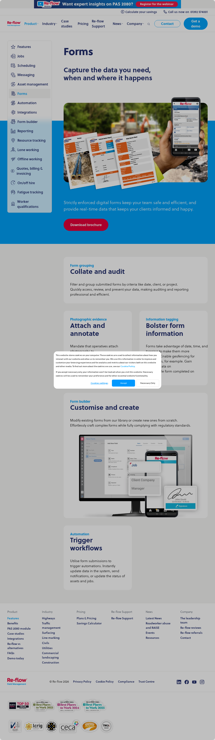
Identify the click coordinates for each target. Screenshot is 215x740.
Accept (123, 383)
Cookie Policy (128, 366)
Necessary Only (147, 383)
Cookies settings (99, 383)
